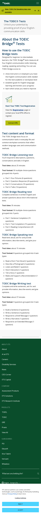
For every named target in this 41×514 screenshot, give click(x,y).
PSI (3, 443)
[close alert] (38, 10)
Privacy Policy (12, 494)
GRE (3, 422)
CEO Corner (6, 374)
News (4, 369)
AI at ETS (5, 354)
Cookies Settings (20, 498)
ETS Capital (6, 379)
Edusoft (5, 449)
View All (5, 432)
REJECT (20, 504)
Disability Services (9, 364)
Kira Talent (6, 454)
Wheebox (5, 464)
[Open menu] (37, 3)
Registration (18, 110)
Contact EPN (13, 123)
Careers (5, 359)
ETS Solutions (7, 396)
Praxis (4, 427)
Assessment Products (10, 391)
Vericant (5, 459)
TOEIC (4, 417)
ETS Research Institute (11, 401)
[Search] (38, 473)
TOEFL (4, 412)
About (4, 349)
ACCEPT (20, 510)
